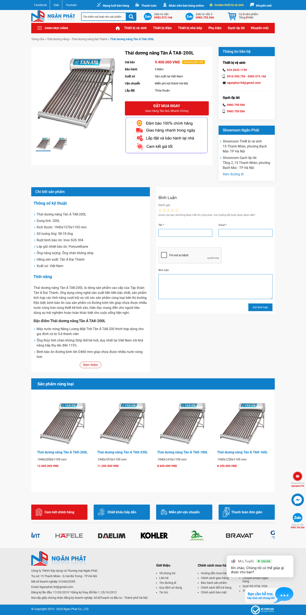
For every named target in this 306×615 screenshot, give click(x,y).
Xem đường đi (233, 174)
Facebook (40, 5)
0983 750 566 (236, 104)
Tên (161, 225)
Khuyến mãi (264, 5)
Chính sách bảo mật (214, 592)
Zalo (56, 5)
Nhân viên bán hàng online (186, 5)
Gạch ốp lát (236, 28)
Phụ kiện (214, 28)
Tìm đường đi (167, 582)
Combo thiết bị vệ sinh (229, 5)
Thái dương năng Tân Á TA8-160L (242, 452)
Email (223, 225)
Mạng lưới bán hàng (116, 5)
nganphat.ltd (297, 484)
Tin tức (163, 592)
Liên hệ (163, 578)
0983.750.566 (298, 526)
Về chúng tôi (167, 573)
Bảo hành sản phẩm (214, 582)
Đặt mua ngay (166, 108)
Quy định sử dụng (170, 587)
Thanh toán (149, 5)
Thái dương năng (58, 39)
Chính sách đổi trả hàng (216, 587)
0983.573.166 (257, 76)
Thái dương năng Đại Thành (89, 39)
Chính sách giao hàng (215, 578)
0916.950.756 (236, 76)
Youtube (71, 5)
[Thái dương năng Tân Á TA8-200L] (43, 143)
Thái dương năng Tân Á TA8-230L (122, 452)
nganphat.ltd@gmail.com (244, 82)
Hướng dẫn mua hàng (215, 573)
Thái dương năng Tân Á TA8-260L (62, 452)
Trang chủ (118, 28)
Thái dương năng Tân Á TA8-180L (182, 452)
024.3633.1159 (237, 70)
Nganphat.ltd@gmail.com (56, 587)
